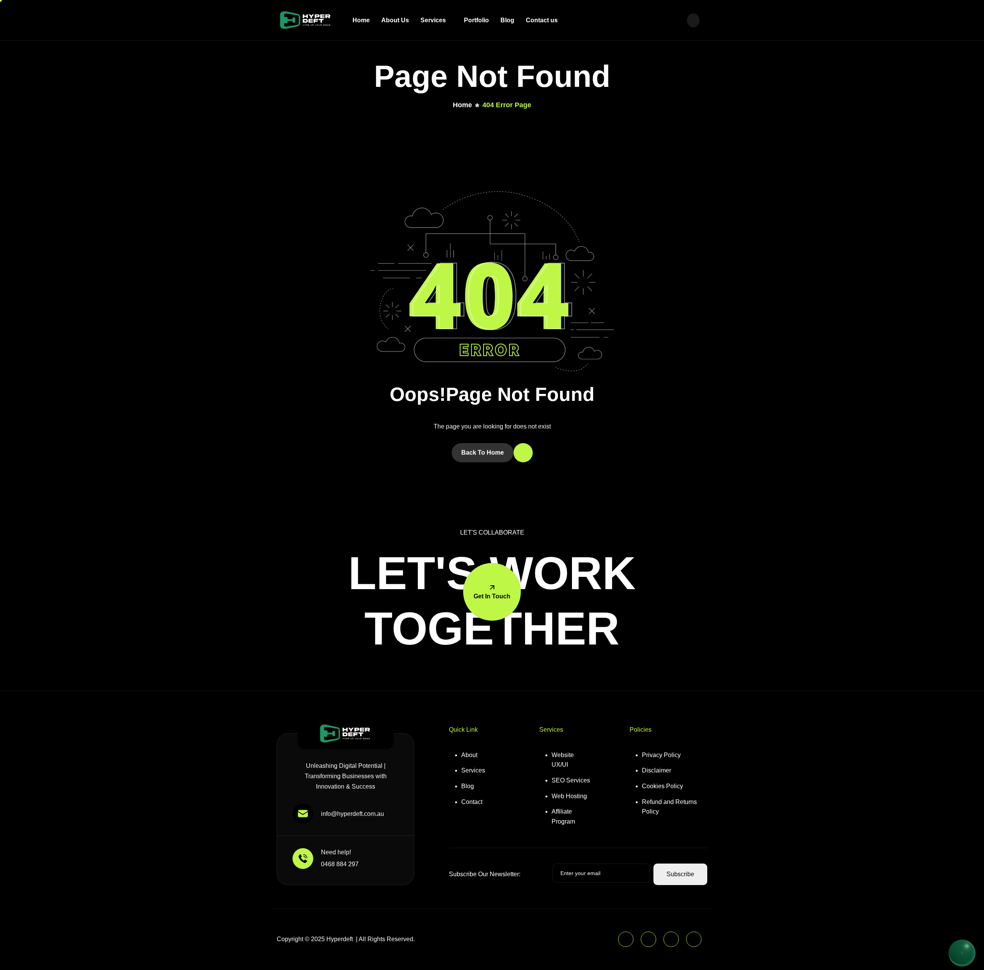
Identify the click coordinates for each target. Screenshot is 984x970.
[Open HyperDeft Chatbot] (962, 953)
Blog (507, 20)
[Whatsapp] (693, 939)
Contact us (542, 20)
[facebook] (648, 939)
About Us (395, 20)
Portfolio (476, 20)
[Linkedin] (625, 939)
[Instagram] (671, 939)
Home (361, 20)
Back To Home (482, 452)
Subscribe (680, 874)
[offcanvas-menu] (693, 20)
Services (433, 20)
